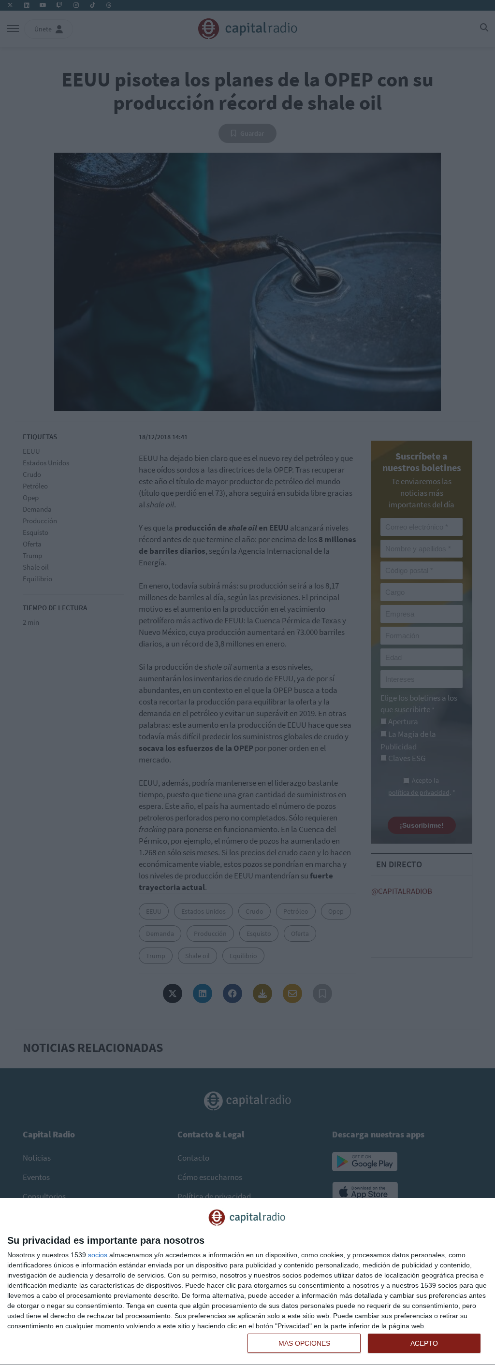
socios (97, 1254)
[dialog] (247, 1281)
